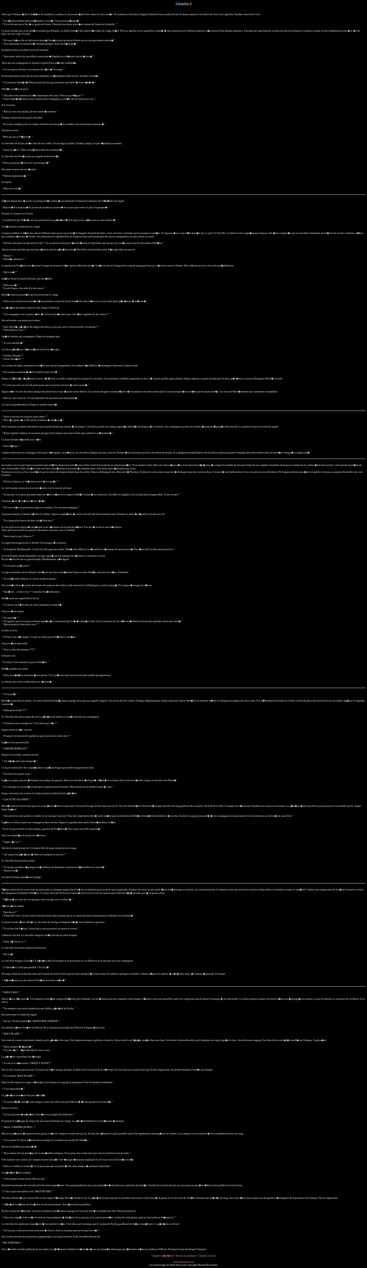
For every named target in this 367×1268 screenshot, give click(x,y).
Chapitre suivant (207, 1255)
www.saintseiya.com (183, 1261)
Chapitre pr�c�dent (163, 1255)
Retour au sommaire (186, 1255)
